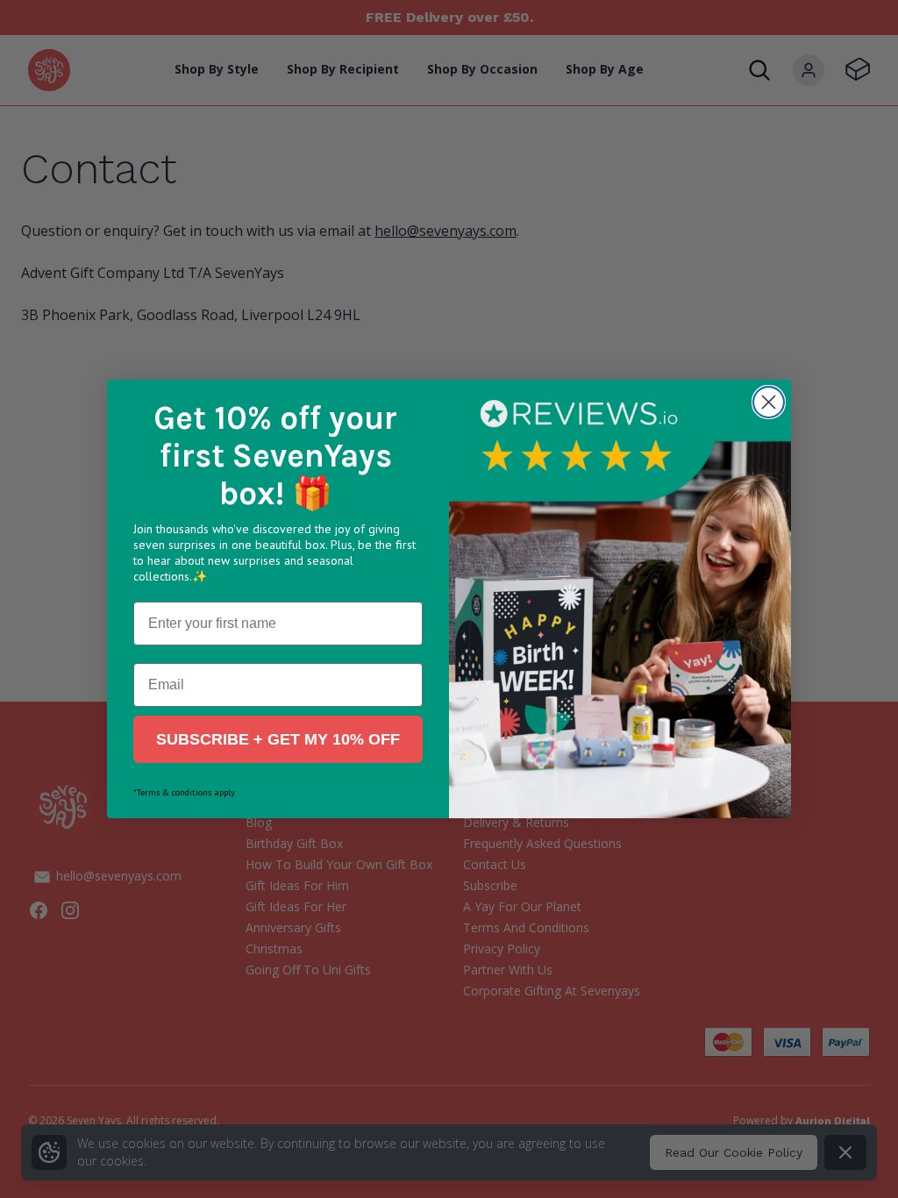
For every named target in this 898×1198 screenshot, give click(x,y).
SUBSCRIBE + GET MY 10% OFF (278, 739)
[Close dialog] (768, 402)
